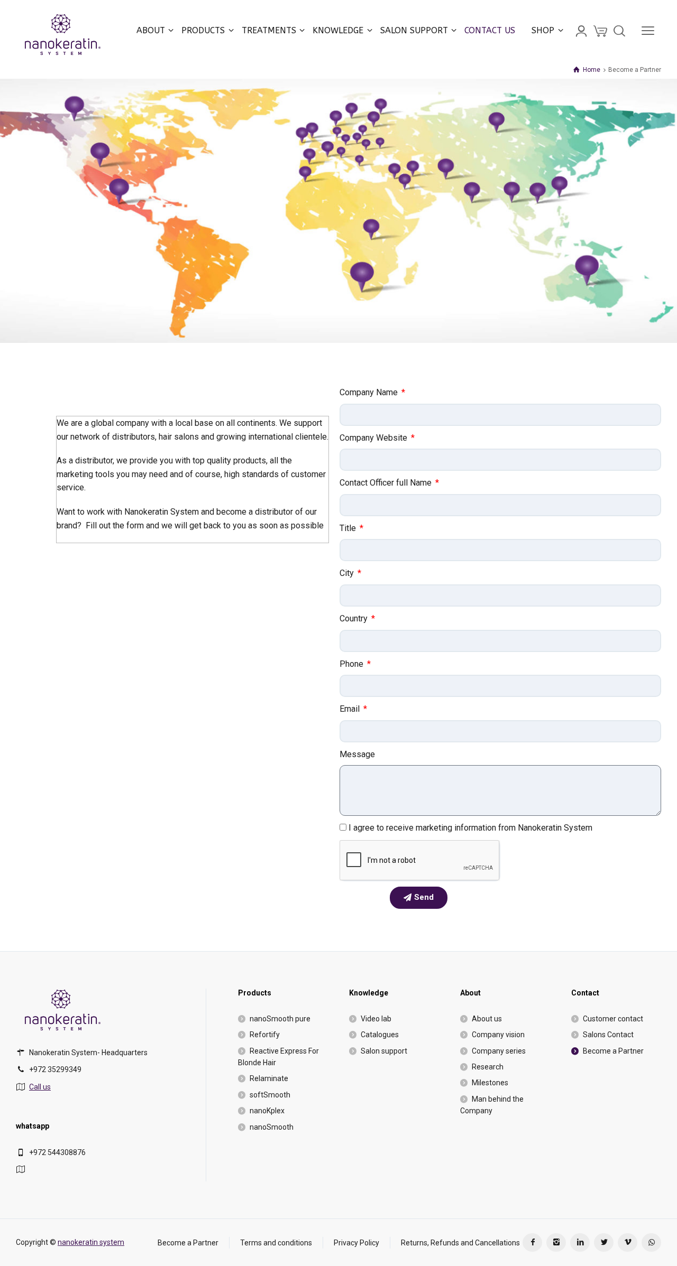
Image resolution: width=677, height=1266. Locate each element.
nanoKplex (267, 1110)
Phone (352, 664)
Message (357, 754)
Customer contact (613, 1018)
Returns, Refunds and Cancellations (460, 1242)
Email (351, 709)
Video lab (376, 1018)
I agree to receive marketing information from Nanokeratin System (470, 828)
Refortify (265, 1034)
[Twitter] (604, 1242)
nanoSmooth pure (280, 1018)
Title (349, 528)
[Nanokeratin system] (63, 30)
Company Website (374, 438)
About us (487, 1018)
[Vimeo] (627, 1242)
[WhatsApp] (651, 1242)
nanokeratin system (91, 1242)
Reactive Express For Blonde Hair (278, 1057)
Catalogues (380, 1034)
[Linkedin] (580, 1242)
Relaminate (269, 1078)
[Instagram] (556, 1242)
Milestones (490, 1082)
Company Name (370, 392)
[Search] (619, 30)
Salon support (384, 1051)
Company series (499, 1051)
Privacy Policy (356, 1242)
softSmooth (270, 1095)
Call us (40, 1087)
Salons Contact (608, 1034)
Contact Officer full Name (387, 483)
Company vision (498, 1034)
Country (355, 618)
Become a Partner (613, 1051)
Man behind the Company (492, 1105)
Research (488, 1067)
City (348, 573)
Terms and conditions (276, 1242)
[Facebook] (532, 1242)
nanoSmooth (272, 1127)
